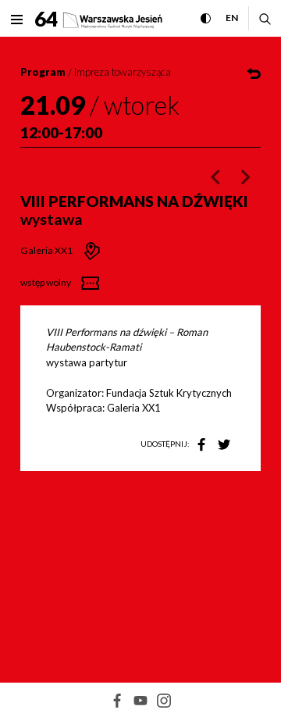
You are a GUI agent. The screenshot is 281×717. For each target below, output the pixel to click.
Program (43, 72)
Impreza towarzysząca (122, 72)
